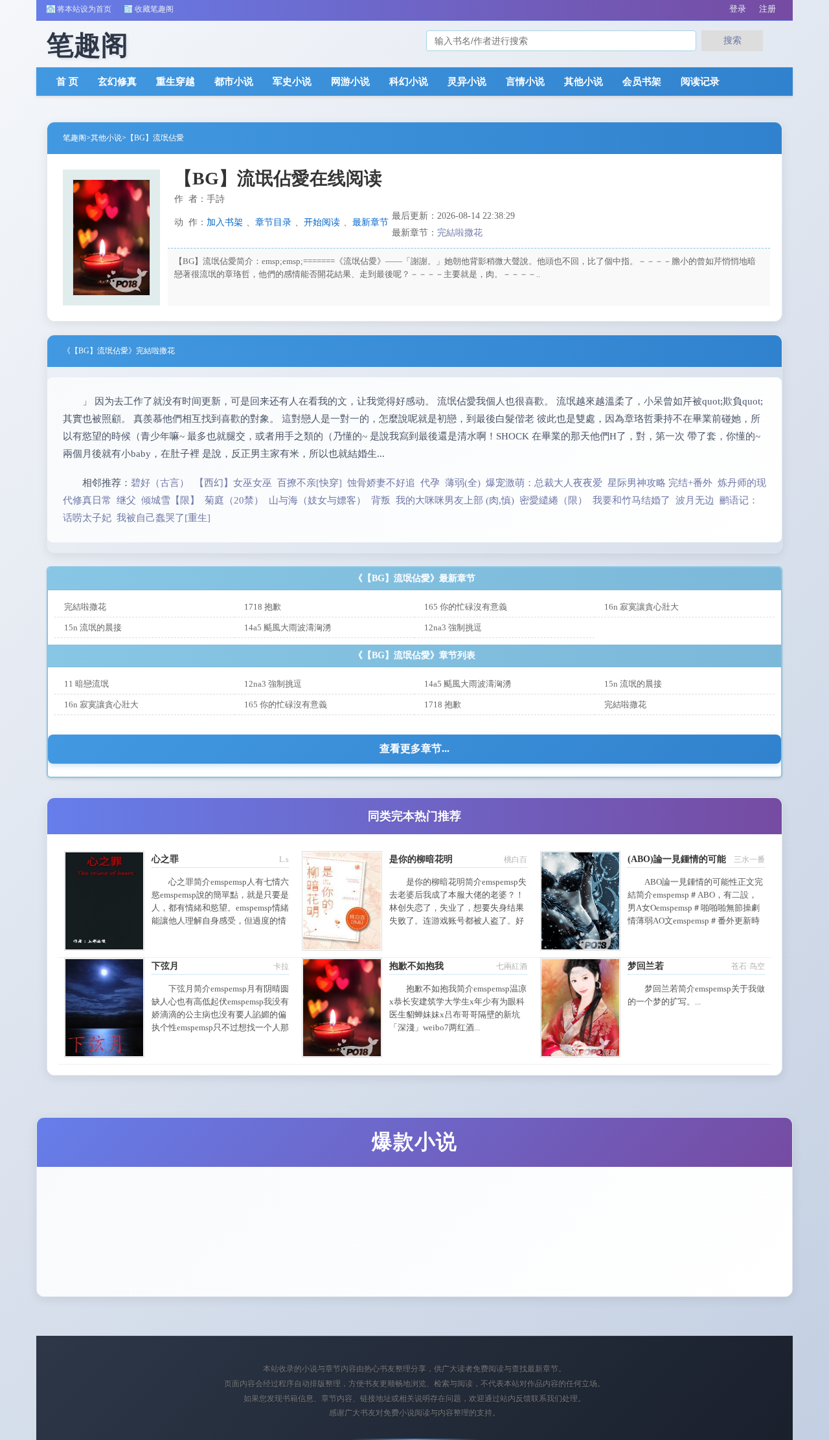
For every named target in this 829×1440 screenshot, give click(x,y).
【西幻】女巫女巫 (233, 483)
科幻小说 (408, 81)
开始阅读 (322, 222)
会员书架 (641, 81)
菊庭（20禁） (234, 500)
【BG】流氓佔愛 (155, 137)
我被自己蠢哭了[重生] (163, 518)
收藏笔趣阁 (154, 9)
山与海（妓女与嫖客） (317, 500)
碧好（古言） (160, 483)
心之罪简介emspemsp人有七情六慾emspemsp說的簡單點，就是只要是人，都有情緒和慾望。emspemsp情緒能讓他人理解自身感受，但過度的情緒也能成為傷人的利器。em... (220, 907)
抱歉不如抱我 (416, 966)
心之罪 (165, 859)
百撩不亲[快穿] (309, 483)
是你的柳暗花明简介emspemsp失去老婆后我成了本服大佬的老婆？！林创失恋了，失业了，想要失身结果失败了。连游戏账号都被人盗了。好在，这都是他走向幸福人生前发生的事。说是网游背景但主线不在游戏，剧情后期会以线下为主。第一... (458, 920)
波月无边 (695, 500)
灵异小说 (467, 81)
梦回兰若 (646, 966)
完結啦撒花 (460, 233)
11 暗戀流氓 (86, 684)
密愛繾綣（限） (553, 500)
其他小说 (583, 81)
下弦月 (165, 966)
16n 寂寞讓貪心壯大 (641, 607)
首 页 (67, 81)
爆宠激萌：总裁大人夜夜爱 (544, 483)
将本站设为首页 (84, 9)
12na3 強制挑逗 (453, 627)
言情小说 (525, 81)
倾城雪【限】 (170, 500)
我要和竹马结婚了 (631, 500)
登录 (737, 9)
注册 (767, 9)
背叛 (381, 500)
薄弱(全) (463, 483)
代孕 (430, 483)
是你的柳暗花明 (421, 859)
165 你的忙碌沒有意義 (465, 607)
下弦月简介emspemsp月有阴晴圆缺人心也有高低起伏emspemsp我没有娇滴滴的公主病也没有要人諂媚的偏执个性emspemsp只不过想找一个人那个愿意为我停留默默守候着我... (220, 1014)
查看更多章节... (414, 748)
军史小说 (292, 81)
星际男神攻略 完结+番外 (660, 483)
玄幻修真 (117, 81)
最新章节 (370, 222)
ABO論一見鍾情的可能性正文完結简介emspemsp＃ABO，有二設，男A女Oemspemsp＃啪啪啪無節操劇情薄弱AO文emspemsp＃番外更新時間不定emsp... (695, 907)
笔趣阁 (74, 137)
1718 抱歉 (262, 607)
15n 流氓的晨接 (93, 627)
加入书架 (225, 222)
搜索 (732, 40)
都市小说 (233, 81)
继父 (126, 500)
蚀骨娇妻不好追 (381, 483)
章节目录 (273, 222)
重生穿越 (175, 81)
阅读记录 (700, 81)
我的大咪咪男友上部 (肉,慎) (455, 500)
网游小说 (350, 81)
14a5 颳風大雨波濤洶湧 (287, 627)
